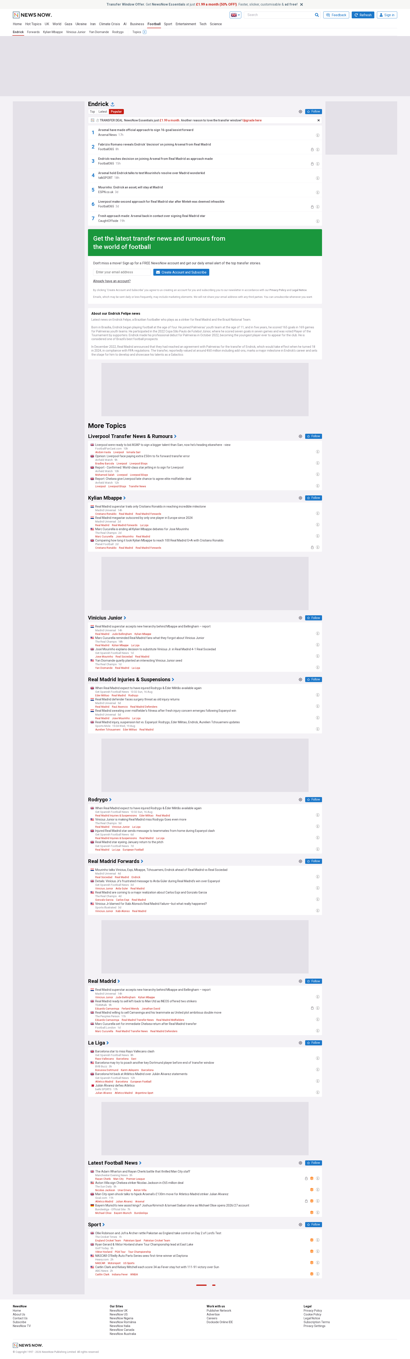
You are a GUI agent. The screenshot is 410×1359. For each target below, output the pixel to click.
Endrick (18, 32)
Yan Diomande (99, 32)
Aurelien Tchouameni (107, 729)
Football (154, 24)
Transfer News (137, 486)
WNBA (134, 1274)
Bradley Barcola (104, 463)
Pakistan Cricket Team (157, 1240)
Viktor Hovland (103, 1252)
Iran (93, 24)
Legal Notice (299, 290)
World (57, 24)
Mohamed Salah (104, 475)
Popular (116, 111)
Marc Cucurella (104, 536)
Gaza (68, 24)
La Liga (144, 525)
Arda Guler (122, 888)
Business (137, 24)
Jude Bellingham (122, 634)
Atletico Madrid (104, 1081)
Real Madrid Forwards (148, 514)
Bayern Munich (123, 1213)
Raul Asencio (120, 707)
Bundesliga (141, 1213)
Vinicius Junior (76, 32)
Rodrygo (118, 32)
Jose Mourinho (124, 536)
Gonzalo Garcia (104, 900)
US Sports (129, 1263)
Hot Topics (33, 24)
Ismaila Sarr (133, 452)
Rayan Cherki (103, 1179)
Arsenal (139, 1201)
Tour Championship (139, 1252)
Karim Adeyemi (130, 1070)
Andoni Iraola (103, 452)
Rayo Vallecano (104, 1059)
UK (47, 24)
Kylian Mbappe (53, 32)
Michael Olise (103, 1213)
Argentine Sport (144, 1093)
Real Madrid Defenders (143, 707)
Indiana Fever (120, 1274)
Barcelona (122, 1059)
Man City (118, 1179)
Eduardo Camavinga (107, 1008)
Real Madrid (126, 514)
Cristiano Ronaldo (105, 514)
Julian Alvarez (103, 1093)
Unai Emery (124, 1190)
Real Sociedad (124, 656)
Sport (168, 24)
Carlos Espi (122, 900)
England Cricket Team (108, 1240)
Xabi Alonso (123, 911)
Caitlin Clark (102, 1274)
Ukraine (81, 24)
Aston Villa (140, 1190)
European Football (133, 849)
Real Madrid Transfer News (138, 1020)
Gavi (133, 1059)
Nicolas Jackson (105, 1190)
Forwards (33, 32)
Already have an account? (112, 281)
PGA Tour (120, 1252)
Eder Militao (102, 695)
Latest (103, 111)
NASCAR (100, 1263)
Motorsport (114, 1263)
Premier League (135, 1179)
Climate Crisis (109, 24)
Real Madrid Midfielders (170, 1020)
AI (125, 24)
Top (92, 111)
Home (17, 24)
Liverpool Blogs (139, 463)
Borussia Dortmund (106, 1070)
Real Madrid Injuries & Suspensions (116, 815)
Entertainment (186, 24)
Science (216, 24)
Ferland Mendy (130, 1008)
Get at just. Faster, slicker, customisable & (202, 4)
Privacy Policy (277, 290)
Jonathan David (151, 1008)
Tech (202, 24)
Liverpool (118, 452)
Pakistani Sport (132, 1240)
